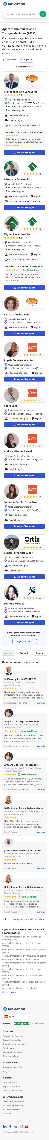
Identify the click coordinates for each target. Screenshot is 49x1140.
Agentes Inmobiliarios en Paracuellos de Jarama (24, 955)
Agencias (11, 59)
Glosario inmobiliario (12, 1052)
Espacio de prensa (11, 1086)
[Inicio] (5, 919)
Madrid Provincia (34, 919)
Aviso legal (8, 1113)
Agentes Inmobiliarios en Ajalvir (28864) (20, 959)
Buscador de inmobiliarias (15, 1044)
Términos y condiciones (14, 1101)
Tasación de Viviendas (13, 1036)
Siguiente (40, 653)
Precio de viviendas (12, 1040)
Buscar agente (16, 919)
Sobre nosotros (10, 1082)
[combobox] (24, 14)
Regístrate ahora (24, 641)
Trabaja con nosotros (12, 1090)
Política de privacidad (13, 1105)
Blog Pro (7, 1071)
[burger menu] (43, 4)
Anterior (8, 653)
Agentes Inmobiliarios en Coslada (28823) (21, 988)
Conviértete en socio (12, 1067)
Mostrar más (8, 992)
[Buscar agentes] (42, 14)
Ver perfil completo (26, 152)
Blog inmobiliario (11, 1056)
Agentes (28, 59)
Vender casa (8, 1048)
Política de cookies (11, 1109)
